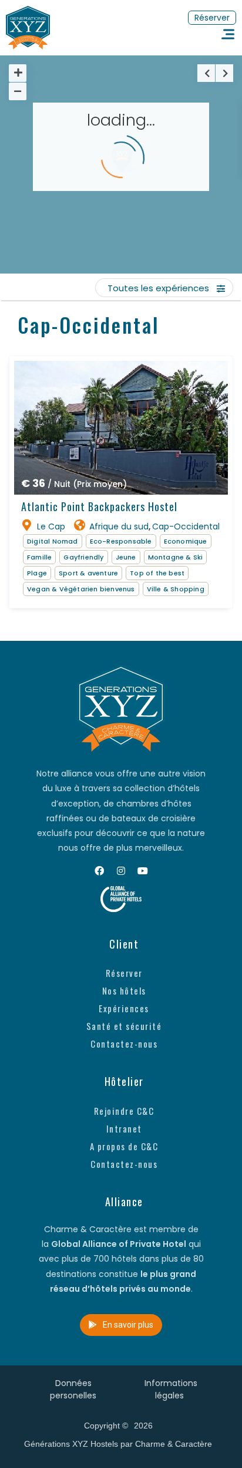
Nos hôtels (124, 990)
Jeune (126, 557)
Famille (39, 557)
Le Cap (51, 526)
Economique (185, 541)
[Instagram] (121, 870)
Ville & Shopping (175, 589)
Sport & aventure (88, 573)
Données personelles (73, 1389)
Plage (37, 573)
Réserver (124, 973)
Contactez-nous (123, 1043)
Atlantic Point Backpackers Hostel (99, 506)
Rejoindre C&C (124, 1111)
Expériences (124, 1008)
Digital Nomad (52, 541)
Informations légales (170, 1389)
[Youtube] (142, 870)
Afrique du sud (119, 526)
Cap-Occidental (186, 526)
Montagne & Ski (175, 557)
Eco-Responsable (121, 541)
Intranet (124, 1128)
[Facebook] (99, 870)
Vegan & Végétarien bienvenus (81, 589)
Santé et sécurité (124, 1026)
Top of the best (157, 573)
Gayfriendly (83, 557)
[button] (212, 18)
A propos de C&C (124, 1146)
